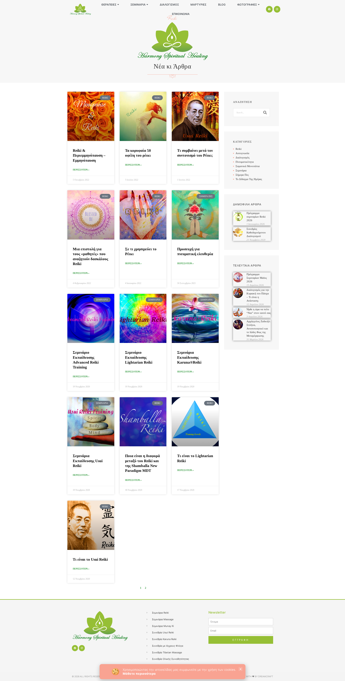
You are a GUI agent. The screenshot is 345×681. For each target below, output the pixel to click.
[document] (172, 340)
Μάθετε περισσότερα (139, 673)
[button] (240, 669)
